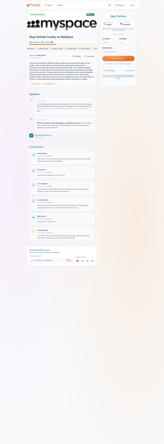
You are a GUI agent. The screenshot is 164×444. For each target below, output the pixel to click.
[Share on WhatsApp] (87, 261)
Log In (133, 5)
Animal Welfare (35, 84)
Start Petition (120, 5)
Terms (119, 75)
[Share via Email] (92, 261)
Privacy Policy (128, 75)
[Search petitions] (109, 5)
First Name (106, 39)
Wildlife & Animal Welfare (37, 14)
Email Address (107, 48)
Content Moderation (49, 84)
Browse (60, 5)
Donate (50, 5)
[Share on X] (82, 261)
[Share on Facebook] (77, 261)
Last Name (123, 39)
